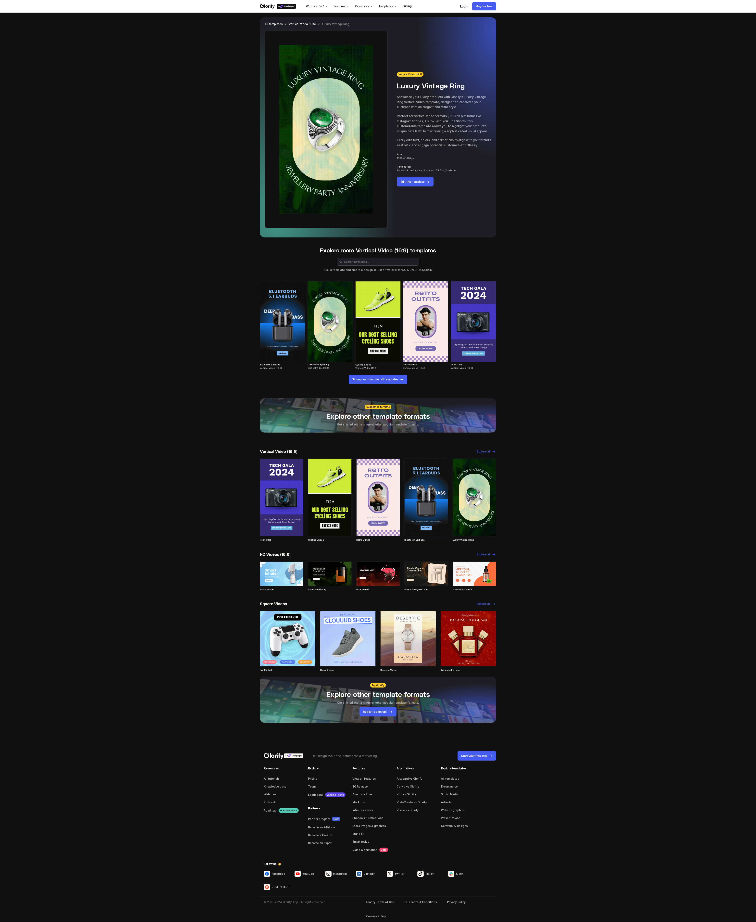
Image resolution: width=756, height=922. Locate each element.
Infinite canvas (362, 810)
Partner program (319, 819)
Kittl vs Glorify (406, 794)
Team (312, 786)
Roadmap (270, 810)
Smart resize (360, 841)
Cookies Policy (376, 916)
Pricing (312, 778)
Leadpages (315, 794)
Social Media (450, 794)
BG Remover (360, 786)
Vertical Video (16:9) (302, 24)
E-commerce (449, 786)
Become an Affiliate (321, 827)
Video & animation (364, 850)
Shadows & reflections (367, 818)
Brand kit (358, 833)
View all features (364, 778)
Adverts (446, 802)
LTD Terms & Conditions (420, 902)
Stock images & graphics (369, 825)
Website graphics (453, 810)
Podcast (269, 802)
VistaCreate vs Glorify (412, 802)
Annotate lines (362, 794)
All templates (274, 24)
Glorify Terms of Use (380, 902)
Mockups (358, 802)
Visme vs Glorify (408, 810)
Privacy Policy (456, 902)
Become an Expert (320, 843)
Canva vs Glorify (408, 786)
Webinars (270, 794)
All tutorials (271, 778)
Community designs (454, 825)
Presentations (450, 818)
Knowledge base (275, 786)
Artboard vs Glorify (409, 778)
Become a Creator (320, 835)
